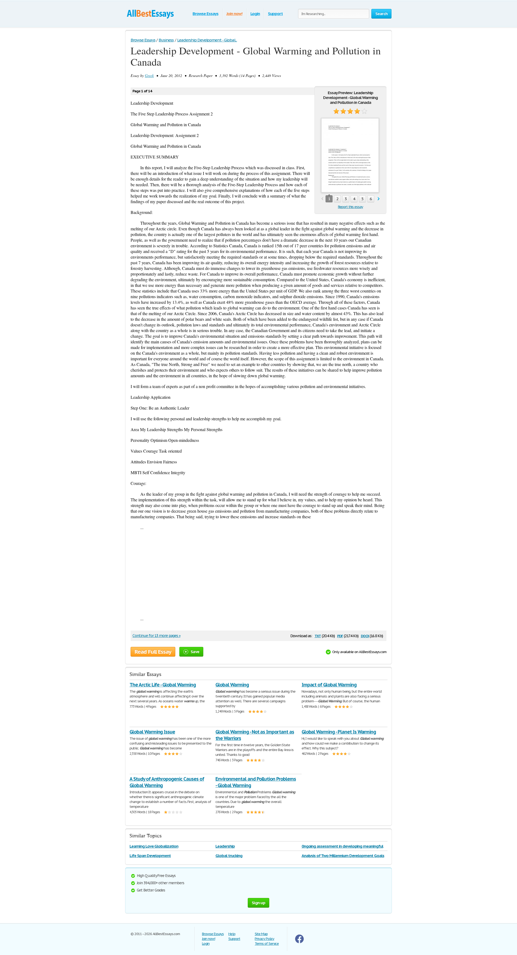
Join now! (234, 13)
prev (322, 199)
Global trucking (228, 855)
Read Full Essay (153, 651)
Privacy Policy (264, 938)
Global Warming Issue (152, 732)
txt (318, 635)
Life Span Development (150, 855)
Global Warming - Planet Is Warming (339, 732)
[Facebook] (299, 942)
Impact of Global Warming (329, 685)
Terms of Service (267, 943)
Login (255, 13)
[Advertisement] (258, 573)
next (379, 199)
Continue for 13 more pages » (156, 635)
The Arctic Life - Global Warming (163, 685)
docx (365, 635)
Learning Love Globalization (154, 846)
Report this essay (350, 207)
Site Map (261, 934)
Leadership (225, 846)
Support (275, 13)
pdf (340, 635)
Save (195, 651)
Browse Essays (205, 13)
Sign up (258, 902)
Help (231, 934)
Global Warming (232, 685)
